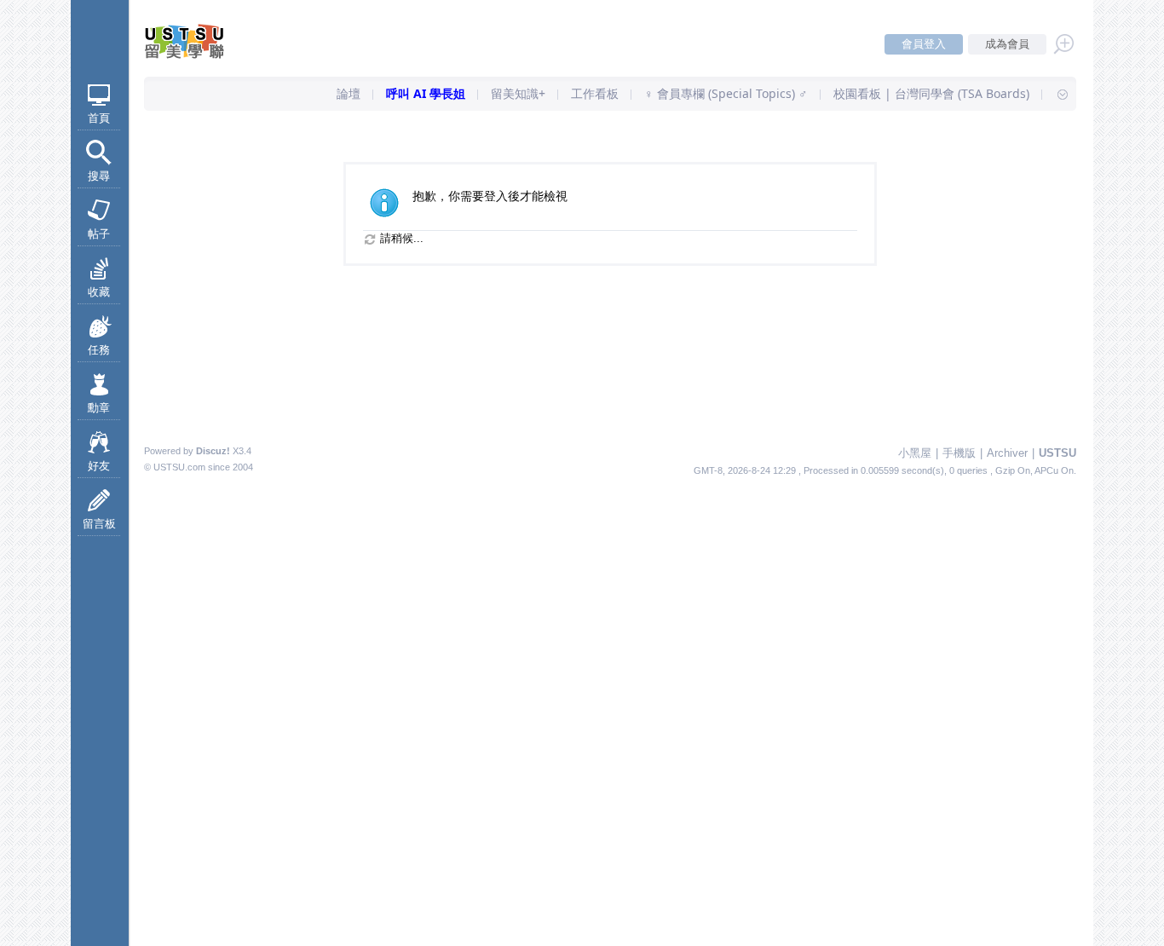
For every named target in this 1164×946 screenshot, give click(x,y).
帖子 (99, 234)
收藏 (99, 292)
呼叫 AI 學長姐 (425, 93)
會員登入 (924, 43)
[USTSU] (198, 55)
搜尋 (99, 176)
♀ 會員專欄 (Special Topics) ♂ (726, 93)
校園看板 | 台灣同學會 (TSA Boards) (931, 93)
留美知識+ (518, 93)
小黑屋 (914, 453)
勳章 (99, 407)
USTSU (1057, 453)
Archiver (1007, 453)
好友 (99, 465)
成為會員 (1007, 43)
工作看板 (595, 93)
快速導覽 (1055, 94)
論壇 (348, 93)
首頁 (99, 118)
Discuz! (213, 451)
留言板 (99, 523)
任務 (99, 349)
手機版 (959, 453)
